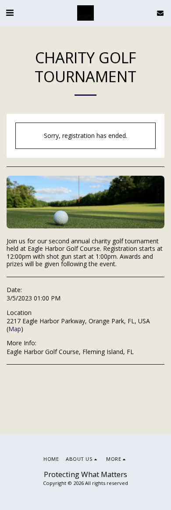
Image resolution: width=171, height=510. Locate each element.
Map (14, 329)
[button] (9, 13)
